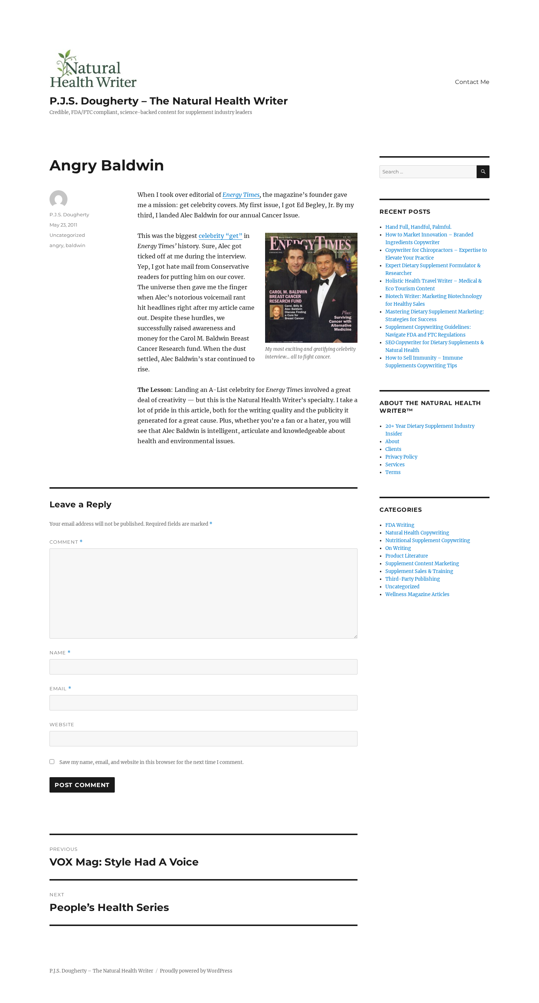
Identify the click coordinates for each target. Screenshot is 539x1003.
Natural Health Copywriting (417, 533)
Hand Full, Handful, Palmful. (418, 227)
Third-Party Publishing (412, 579)
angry (56, 245)
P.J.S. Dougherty (69, 214)
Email (61, 689)
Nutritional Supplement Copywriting (427, 540)
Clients (393, 449)
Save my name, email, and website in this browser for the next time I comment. (151, 762)
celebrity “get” (220, 235)
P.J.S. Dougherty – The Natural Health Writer (169, 101)
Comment (66, 542)
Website (62, 724)
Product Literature (406, 556)
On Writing (398, 548)
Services (395, 465)
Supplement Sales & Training (419, 571)
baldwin (75, 245)
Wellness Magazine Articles (417, 594)
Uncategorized (67, 235)
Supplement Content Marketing (422, 564)
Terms (393, 472)
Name (60, 653)
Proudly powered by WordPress (196, 971)
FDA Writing (399, 525)
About (392, 441)
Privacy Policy (401, 457)
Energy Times (241, 194)
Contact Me (472, 81)
